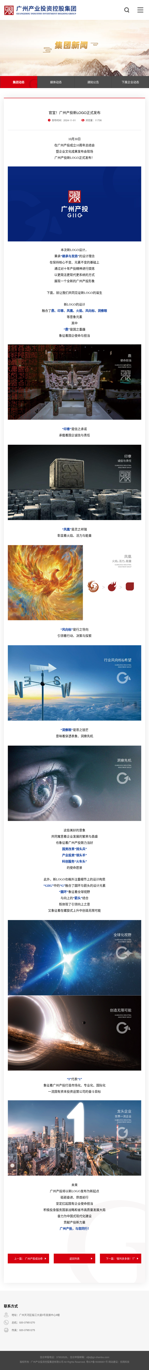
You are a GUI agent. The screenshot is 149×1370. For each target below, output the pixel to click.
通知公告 (93, 82)
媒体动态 (56, 82)
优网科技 (124, 1361)
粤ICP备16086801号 (97, 1361)
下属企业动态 (130, 82)
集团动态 (18, 82)
